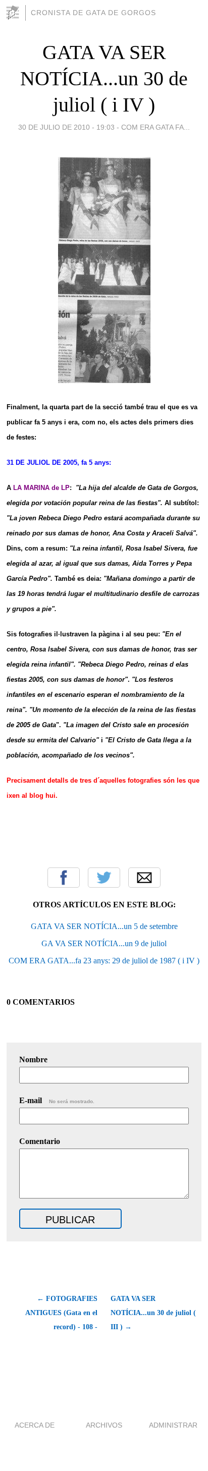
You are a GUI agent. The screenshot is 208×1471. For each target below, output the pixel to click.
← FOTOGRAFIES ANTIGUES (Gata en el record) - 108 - (61, 1313)
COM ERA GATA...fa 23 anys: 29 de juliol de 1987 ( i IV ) (104, 960)
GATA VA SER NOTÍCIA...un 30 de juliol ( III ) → (153, 1313)
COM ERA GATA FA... (155, 127)
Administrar (173, 1425)
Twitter (104, 877)
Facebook (63, 877)
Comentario (39, 1141)
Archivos (104, 1425)
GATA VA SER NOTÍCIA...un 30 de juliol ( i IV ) (104, 78)
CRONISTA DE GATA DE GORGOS (93, 13)
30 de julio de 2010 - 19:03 (66, 127)
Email (144, 877)
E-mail (56, 1100)
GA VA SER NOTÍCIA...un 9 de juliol (104, 943)
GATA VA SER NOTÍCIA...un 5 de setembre (104, 926)
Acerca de (35, 1425)
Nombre (33, 1059)
